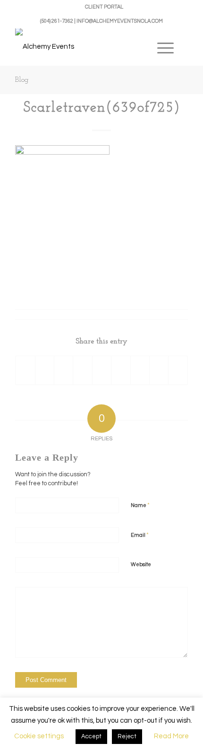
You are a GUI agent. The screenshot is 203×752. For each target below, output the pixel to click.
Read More (171, 736)
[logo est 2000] (84, 47)
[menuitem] (104, 7)
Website (141, 564)
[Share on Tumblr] (120, 370)
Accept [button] (91, 736)
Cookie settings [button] (39, 736)
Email (140, 535)
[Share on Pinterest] (82, 370)
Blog (22, 80)
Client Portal (104, 6)
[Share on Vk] (140, 370)
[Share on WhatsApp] (63, 370)
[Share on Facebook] (25, 370)
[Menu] (165, 47)
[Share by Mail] (178, 370)
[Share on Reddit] (159, 370)
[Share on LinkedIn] (102, 370)
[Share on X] (44, 370)
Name (140, 505)
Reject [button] (127, 736)
